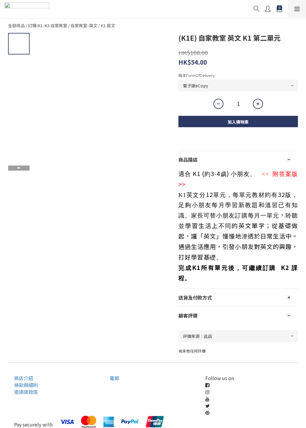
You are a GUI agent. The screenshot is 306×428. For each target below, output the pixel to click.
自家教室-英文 (84, 25)
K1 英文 (108, 25)
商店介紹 (23, 378)
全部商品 (16, 25)
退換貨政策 (26, 391)
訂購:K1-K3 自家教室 (47, 25)
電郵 (114, 378)
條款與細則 (26, 384)
